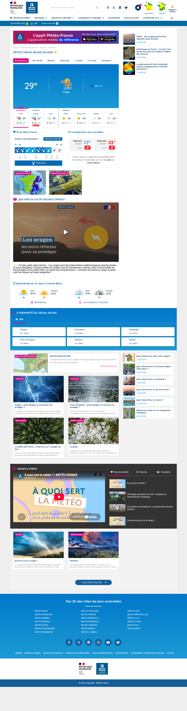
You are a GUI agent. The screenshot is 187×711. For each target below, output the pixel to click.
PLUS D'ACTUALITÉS (92, 582)
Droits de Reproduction (102, 653)
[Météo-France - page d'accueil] (102, 669)
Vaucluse (43, 47)
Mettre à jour (51, 139)
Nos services (114, 18)
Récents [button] (143, 472)
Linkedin (120, 7)
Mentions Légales (33, 653)
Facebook (108, 7)
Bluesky (126, 7)
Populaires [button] (165, 472)
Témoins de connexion (53, 653)
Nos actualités (131, 18)
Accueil (15, 47)
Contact (170, 653)
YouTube (108, 642)
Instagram (98, 642)
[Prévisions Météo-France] (32, 7)
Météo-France (102, 683)
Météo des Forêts (21, 18)
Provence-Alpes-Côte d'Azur (29, 47)
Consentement (122, 653)
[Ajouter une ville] (57, 23)
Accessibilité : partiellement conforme (147, 653)
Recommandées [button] (121, 472)
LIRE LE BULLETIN (107, 366)
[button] (171, 18)
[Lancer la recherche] (97, 7)
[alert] (172, 9)
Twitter (113, 7)
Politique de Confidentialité (78, 653)
